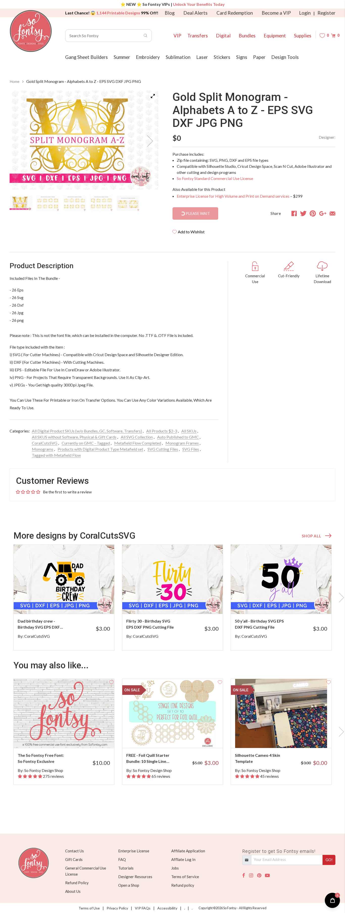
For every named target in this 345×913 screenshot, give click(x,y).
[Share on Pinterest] (313, 213)
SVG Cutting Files (162, 449)
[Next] (148, 141)
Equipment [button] (275, 35)
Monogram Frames (182, 443)
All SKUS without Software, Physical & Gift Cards (74, 437)
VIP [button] (177, 35)
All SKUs (188, 430)
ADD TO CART (93, 603)
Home (14, 81)
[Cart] (333, 35)
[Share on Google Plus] (322, 213)
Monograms (42, 449)
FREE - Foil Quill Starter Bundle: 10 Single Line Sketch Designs (147, 758)
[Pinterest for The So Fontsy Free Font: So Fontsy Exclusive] (71, 738)
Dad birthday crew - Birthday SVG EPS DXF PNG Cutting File (39, 624)
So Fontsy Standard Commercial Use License (215, 178)
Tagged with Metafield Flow (56, 455)
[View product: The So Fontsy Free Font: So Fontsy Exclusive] (64, 713)
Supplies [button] (302, 35)
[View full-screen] (153, 96)
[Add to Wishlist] (111, 547)
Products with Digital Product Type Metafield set (100, 449)
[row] (172, 597)
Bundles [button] (247, 35)
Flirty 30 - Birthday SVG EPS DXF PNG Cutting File (150, 624)
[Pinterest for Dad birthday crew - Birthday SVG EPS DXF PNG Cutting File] (71, 604)
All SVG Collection (137, 437)
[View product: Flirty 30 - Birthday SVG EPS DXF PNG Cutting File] (172, 579)
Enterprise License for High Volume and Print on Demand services (233, 196)
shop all (311, 536)
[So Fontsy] (31, 31)
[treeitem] (21, 203)
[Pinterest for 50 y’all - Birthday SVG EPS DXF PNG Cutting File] (288, 604)
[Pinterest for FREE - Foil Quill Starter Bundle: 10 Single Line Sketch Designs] (179, 738)
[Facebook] (243, 875)
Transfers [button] (197, 35)
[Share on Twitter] (303, 213)
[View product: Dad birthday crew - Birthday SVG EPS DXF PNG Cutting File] (64, 579)
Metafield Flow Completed (137, 443)
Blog (170, 13)
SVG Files (190, 449)
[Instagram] (251, 875)
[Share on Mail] (332, 213)
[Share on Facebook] (294, 213)
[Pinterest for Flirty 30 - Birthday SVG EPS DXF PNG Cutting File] (179, 604)
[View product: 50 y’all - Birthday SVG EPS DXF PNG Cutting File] (281, 579)
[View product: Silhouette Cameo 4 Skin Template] (281, 713)
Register (326, 13)
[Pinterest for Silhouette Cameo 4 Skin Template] (288, 738)
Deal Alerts (195, 13)
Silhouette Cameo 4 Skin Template (257, 758)
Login (305, 13)
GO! (329, 859)
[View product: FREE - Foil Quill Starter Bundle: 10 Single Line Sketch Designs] (172, 713)
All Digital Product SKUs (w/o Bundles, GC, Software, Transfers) (87, 430)
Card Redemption (234, 13)
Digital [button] (223, 35)
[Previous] (20, 141)
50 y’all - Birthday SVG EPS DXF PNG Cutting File (259, 624)
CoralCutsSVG (44, 443)
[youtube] (267, 875)
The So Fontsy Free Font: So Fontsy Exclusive (41, 758)
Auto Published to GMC (178, 437)
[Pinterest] (259, 875)
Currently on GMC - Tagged (86, 443)
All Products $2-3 (161, 430)
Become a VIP (276, 13)
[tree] (84, 203)
